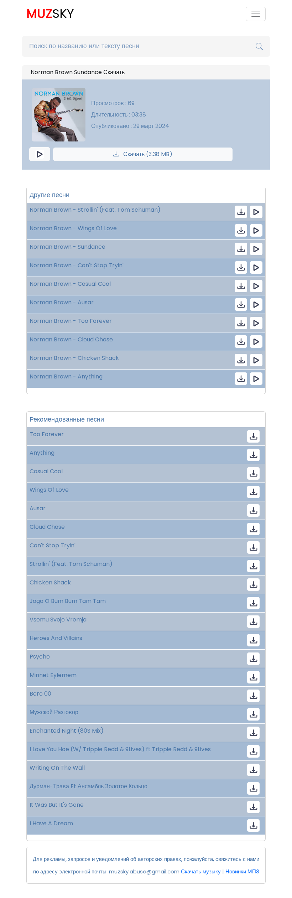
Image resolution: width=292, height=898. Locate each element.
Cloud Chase (47, 527)
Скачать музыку (201, 871)
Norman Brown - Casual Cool (70, 284)
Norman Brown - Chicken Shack (74, 358)
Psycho (40, 656)
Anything (42, 453)
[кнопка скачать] (241, 212)
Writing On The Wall (57, 768)
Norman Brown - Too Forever (71, 321)
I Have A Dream (51, 823)
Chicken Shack (50, 582)
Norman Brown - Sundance (67, 247)
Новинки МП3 (242, 871)
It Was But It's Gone (57, 805)
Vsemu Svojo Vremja (58, 619)
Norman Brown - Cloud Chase (71, 339)
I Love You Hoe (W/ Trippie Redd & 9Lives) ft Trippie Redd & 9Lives (120, 749)
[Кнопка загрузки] (253, 436)
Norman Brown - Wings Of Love (73, 228)
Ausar (38, 508)
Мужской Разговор (54, 712)
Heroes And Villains (56, 638)
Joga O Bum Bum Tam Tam (68, 601)
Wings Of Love (49, 490)
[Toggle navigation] (256, 14)
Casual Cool (46, 471)
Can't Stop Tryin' (52, 545)
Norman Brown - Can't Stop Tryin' (77, 265)
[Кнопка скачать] (253, 603)
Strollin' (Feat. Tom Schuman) (71, 564)
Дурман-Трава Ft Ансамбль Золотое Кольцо (88, 786)
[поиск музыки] (259, 46)
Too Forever (47, 434)
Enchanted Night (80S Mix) (67, 731)
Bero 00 (40, 694)
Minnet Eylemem (53, 675)
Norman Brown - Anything (66, 376)
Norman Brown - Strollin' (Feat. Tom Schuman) (95, 210)
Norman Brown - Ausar (62, 302)
